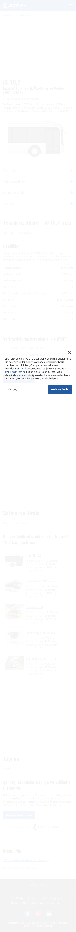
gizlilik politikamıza (15, 371)
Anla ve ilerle (59, 389)
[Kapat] (69, 352)
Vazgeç (12, 389)
